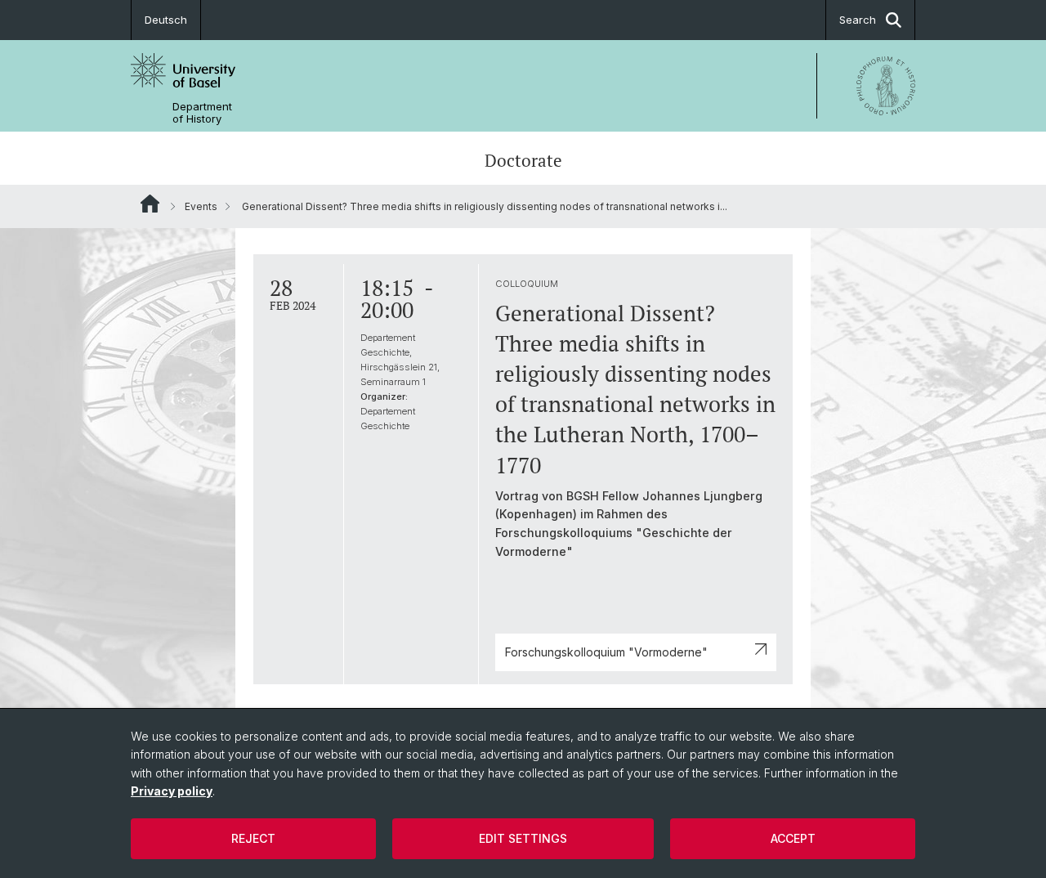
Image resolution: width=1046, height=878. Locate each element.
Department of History (202, 113)
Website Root (150, 204)
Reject (253, 838)
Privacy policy (171, 791)
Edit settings (523, 838)
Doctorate (523, 160)
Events (201, 206)
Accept (793, 838)
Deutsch (166, 19)
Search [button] (857, 19)
